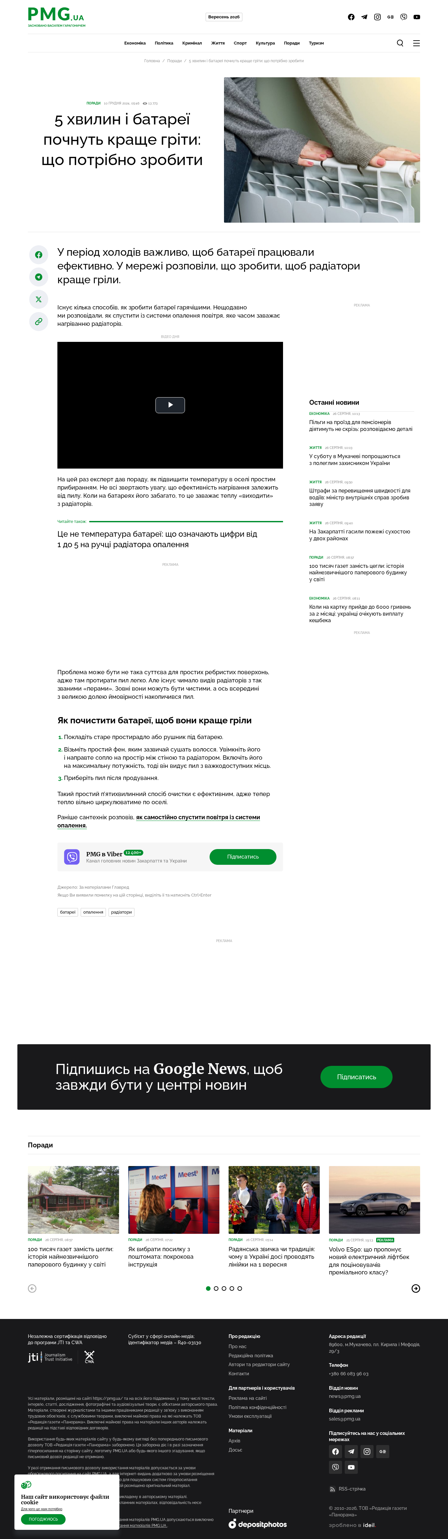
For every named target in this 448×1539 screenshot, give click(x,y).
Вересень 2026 (224, 16)
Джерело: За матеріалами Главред (93, 887)
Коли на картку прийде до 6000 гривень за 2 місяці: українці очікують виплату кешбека (360, 614)
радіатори (121, 912)
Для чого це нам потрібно (41, 1509)
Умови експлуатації (250, 1416)
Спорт (240, 43)
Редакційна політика (251, 1355)
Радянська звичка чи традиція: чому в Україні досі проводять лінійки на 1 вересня (272, 1257)
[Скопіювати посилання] (38, 321)
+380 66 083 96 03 (349, 1373)
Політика (164, 43)
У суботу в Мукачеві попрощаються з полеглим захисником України (354, 459)
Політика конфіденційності (257, 1407)
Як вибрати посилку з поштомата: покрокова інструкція (160, 1257)
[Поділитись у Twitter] (38, 299)
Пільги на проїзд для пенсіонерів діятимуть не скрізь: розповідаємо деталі (361, 425)
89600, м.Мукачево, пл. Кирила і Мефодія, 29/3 (374, 1348)
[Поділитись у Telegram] (38, 277)
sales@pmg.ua (344, 1418)
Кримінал (192, 43)
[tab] (208, 1288)
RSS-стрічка (352, 1489)
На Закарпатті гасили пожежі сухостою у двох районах (359, 535)
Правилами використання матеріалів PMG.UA (123, 1525)
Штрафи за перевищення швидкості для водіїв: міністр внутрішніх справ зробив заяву (359, 498)
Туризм (316, 43)
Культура (265, 43)
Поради (292, 43)
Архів (234, 1440)
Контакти (239, 1373)
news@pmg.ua (345, 1396)
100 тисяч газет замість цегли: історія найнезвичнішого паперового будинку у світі (358, 573)
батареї (67, 912)
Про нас (238, 1346)
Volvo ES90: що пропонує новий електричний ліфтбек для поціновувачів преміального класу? (369, 1261)
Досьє (235, 1450)
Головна (152, 61)
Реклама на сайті (248, 1398)
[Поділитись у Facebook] (38, 254)
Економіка (135, 43)
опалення (93, 912)
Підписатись (243, 857)
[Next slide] (416, 1288)
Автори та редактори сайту (259, 1364)
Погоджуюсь (43, 1519)
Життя (218, 43)
